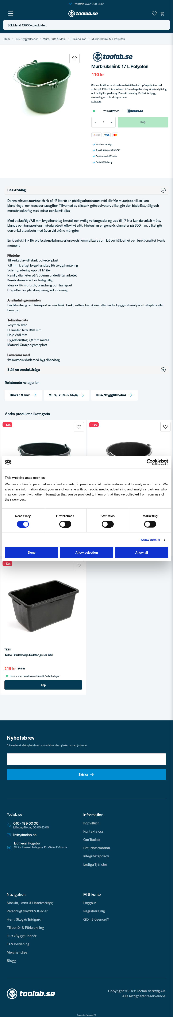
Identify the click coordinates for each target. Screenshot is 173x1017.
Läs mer (97, 101)
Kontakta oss (93, 831)
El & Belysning (18, 943)
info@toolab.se (24, 835)
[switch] (65, 524)
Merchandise (17, 952)
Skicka (83, 774)
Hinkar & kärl (78, 39)
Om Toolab (91, 839)
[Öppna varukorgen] (162, 13)
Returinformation (96, 847)
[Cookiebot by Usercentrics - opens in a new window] (149, 462)
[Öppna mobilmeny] (11, 13)
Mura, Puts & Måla (54, 39)
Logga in (89, 902)
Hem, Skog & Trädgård (24, 919)
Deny (31, 552)
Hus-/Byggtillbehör (26, 39)
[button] (165, 25)
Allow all (141, 552)
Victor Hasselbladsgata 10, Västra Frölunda (40, 847)
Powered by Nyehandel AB (86, 1015)
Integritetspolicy (96, 855)
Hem (7, 39)
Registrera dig (94, 910)
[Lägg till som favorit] (154, 13)
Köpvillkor (91, 822)
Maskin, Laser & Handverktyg (30, 902)
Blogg (11, 960)
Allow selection (86, 552)
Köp (43, 685)
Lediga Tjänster (95, 864)
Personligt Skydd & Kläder (27, 910)
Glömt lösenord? (96, 919)
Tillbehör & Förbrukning (25, 927)
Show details (150, 539)
